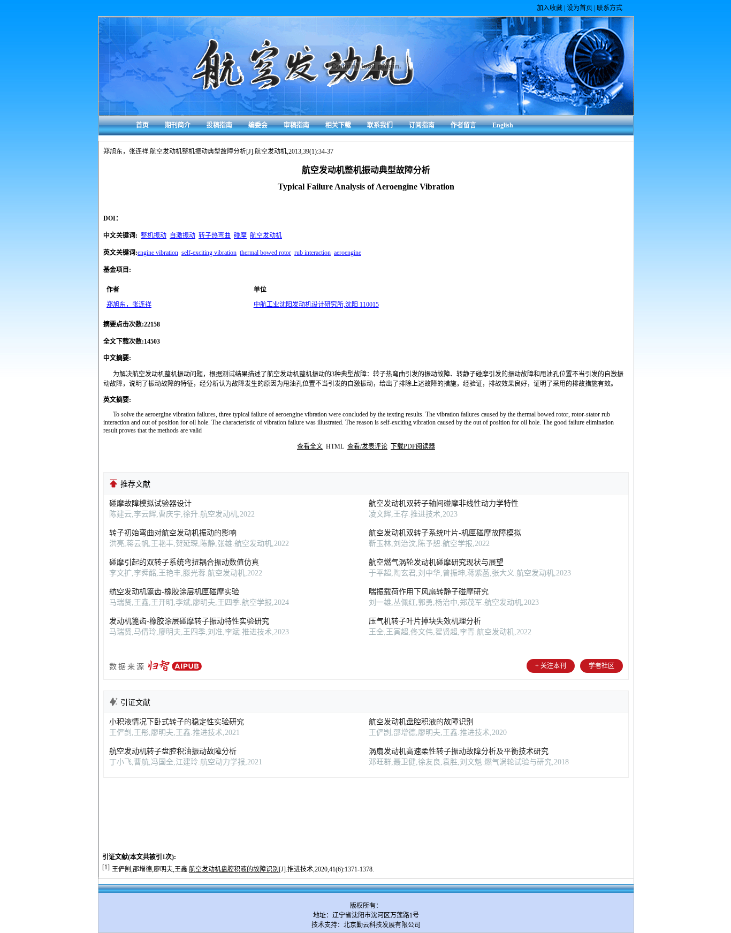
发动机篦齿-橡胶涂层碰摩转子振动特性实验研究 (189, 621)
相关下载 (338, 125)
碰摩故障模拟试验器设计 (150, 503)
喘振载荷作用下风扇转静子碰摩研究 (429, 592)
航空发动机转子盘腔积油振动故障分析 (173, 751)
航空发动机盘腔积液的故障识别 (421, 722)
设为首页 (579, 8)
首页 (142, 125)
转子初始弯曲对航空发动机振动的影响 (173, 533)
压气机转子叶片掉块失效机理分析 (425, 621)
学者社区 (601, 666)
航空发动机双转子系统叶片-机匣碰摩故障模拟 (445, 533)
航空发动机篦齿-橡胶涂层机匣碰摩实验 (174, 592)
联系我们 (380, 125)
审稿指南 (296, 125)
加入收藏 (549, 8)
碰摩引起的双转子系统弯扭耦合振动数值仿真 (184, 562)
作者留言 (463, 125)
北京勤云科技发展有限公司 (382, 925)
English (502, 125)
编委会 (258, 125)
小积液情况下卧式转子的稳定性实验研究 (176, 722)
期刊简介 (178, 125)
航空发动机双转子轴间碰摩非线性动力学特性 (444, 503)
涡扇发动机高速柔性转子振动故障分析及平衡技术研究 (459, 751)
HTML (335, 446)
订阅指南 (422, 125)
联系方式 (609, 8)
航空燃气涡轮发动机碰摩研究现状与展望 (436, 562)
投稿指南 (219, 125)
